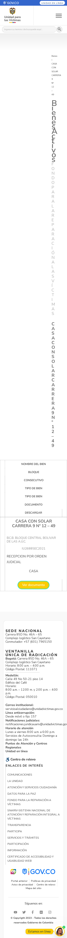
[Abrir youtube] (16, 912)
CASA (33, 571)
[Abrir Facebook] (33, 912)
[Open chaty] (60, 931)
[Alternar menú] (59, 15)
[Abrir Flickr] (42, 912)
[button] (14, 3)
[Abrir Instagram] (50, 912)
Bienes (54, 56)
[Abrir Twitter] (24, 912)
